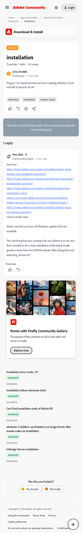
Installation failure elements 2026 (26, 390)
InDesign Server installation (22, 449)
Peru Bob (17, 154)
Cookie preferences (17, 521)
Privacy (52, 515)
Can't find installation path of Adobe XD (29, 408)
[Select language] (56, 7)
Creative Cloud (47, 99)
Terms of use (39, 515)
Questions (13, 21)
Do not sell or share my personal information (30, 528)
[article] (41, 212)
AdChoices (65, 528)
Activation (13, 99)
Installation (29, 99)
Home (11, 17)
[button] (7, 8)
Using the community (19, 515)
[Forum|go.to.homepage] (29, 7)
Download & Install (53, 17)
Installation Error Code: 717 (22, 372)
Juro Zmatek (19, 71)
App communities (29, 17)
